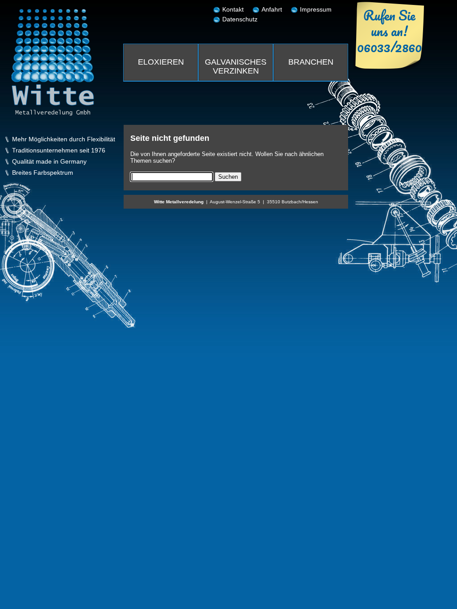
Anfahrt (272, 9)
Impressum (316, 9)
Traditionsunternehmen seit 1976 (58, 150)
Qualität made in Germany (49, 162)
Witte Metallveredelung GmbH (52, 62)
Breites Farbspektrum (42, 173)
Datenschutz (240, 19)
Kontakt (233, 9)
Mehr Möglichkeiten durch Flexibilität (63, 139)
